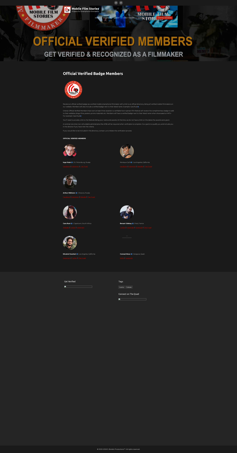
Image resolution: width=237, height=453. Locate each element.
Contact (151, 18)
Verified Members (164, 18)
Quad (140, 18)
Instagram (75, 166)
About (117, 18)
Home (97, 18)
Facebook (66, 166)
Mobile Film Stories (85, 8)
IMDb (122, 258)
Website (140, 166)
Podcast (129, 287)
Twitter (73, 227)
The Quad (84, 166)
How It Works (128, 18)
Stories (106, 18)
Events (121, 287)
